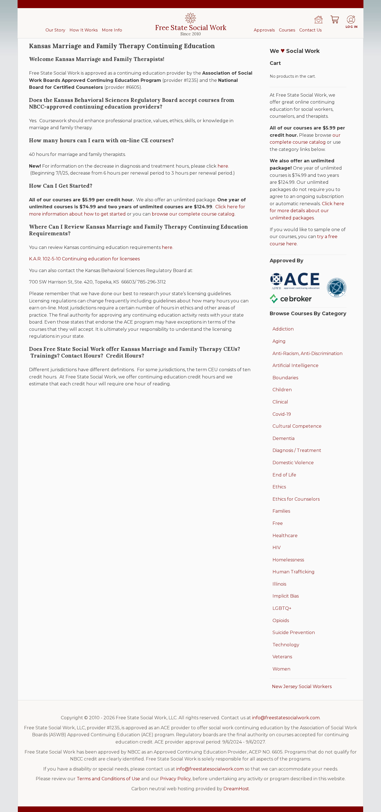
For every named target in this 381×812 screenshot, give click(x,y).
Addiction (283, 329)
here (223, 166)
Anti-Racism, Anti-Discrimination (308, 353)
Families (281, 511)
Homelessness (288, 559)
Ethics (279, 487)
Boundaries (285, 377)
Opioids (281, 620)
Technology (286, 644)
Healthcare (285, 535)
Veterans (282, 656)
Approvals (264, 30)
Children (282, 389)
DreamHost (236, 788)
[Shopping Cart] (335, 19)
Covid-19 (282, 414)
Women (281, 669)
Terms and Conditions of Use (108, 778)
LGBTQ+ (282, 608)
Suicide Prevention (294, 632)
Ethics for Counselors (296, 499)
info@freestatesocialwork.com (286, 717)
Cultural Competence (297, 426)
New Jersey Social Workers (302, 686)
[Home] (318, 19)
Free (278, 523)
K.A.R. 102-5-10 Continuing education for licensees (84, 258)
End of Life (284, 475)
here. (167, 247)
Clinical (280, 402)
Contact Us (310, 30)
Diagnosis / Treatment (297, 450)
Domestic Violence (293, 462)
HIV (277, 547)
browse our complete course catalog (193, 214)
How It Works (83, 30)
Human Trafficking (294, 571)
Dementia (284, 438)
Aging (279, 341)
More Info (112, 30)
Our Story (55, 30)
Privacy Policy (175, 778)
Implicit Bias (286, 596)
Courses (287, 30)
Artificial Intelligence (296, 365)
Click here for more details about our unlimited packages (307, 211)
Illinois (279, 584)
